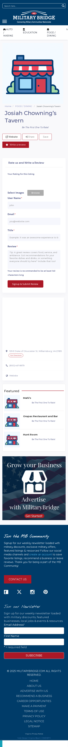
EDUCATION (30, 32)
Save (45, 136)
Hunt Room (30, 434)
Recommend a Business (34, 696)
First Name (11, 636)
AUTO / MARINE (8, 32)
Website (13, 375)
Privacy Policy (34, 716)
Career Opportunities (34, 701)
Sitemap (34, 726)
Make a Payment (34, 706)
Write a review (17, 144)
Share (31, 136)
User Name (15, 198)
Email (11, 214)
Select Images (16, 192)
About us (34, 685)
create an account (40, 554)
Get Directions (16, 355)
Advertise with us (34, 690)
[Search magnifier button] (63, 5)
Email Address (14, 624)
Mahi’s (27, 397)
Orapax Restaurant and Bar (40, 416)
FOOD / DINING (51, 34)
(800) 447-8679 (17, 365)
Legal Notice (34, 721)
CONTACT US (18, 579)
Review (13, 246)
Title (11, 230)
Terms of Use (34, 711)
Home (8, 106)
